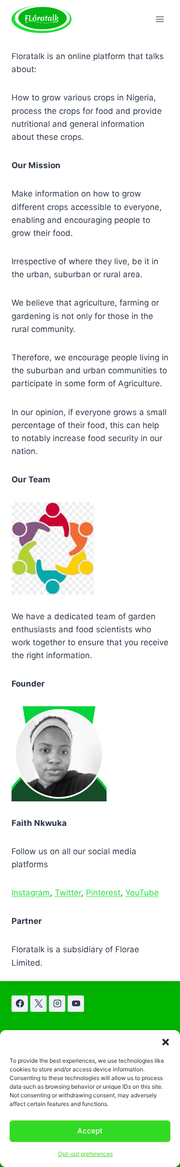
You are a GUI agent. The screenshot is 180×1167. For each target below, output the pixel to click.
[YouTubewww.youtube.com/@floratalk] (76, 1003)
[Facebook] (20, 1003)
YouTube (142, 892)
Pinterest (103, 892)
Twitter (68, 892)
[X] (38, 1003)
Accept (90, 1130)
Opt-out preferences (85, 1153)
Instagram (31, 892)
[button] (165, 1042)
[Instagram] (57, 1003)
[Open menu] (159, 19)
